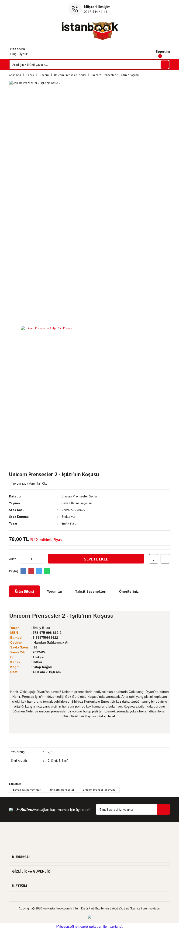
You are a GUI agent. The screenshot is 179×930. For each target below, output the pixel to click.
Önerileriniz (129, 591)
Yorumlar (54, 591)
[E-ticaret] (89, 927)
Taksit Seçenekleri (90, 591)
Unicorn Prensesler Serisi (79, 496)
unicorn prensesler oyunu (99, 789)
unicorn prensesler (62, 789)
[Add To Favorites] (153, 559)
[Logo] (90, 30)
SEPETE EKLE (96, 559)
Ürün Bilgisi (24, 591)
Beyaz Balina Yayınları (77, 503)
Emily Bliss (69, 523)
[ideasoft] (65, 926)
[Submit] (163, 809)
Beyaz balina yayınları (27, 789)
